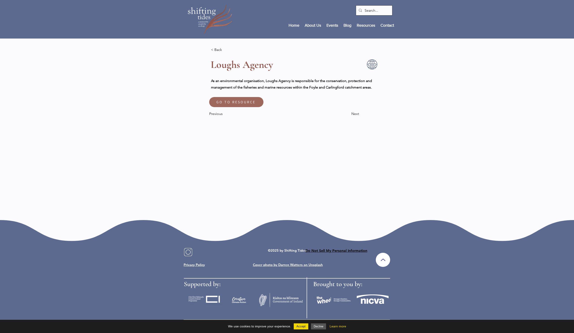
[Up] (383, 260)
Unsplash (316, 265)
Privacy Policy (194, 265)
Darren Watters (290, 265)
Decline (318, 326)
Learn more (338, 326)
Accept (301, 326)
